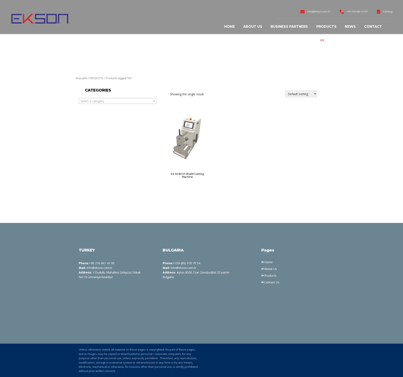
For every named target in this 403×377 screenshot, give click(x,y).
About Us (252, 27)
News (350, 27)
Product (310, 40)
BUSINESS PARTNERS (289, 27)
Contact (373, 27)
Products (326, 27)
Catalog (388, 11)
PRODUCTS (96, 78)
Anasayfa (81, 78)
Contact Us (271, 282)
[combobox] (117, 101)
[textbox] (117, 101)
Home (229, 27)
